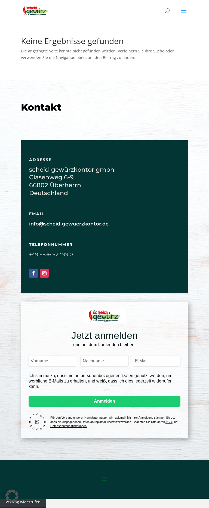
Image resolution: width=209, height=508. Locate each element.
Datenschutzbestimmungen (68, 426)
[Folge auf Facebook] (33, 273)
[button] (12, 496)
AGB (169, 422)
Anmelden (104, 401)
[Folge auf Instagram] (44, 273)
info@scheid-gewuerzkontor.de (69, 224)
